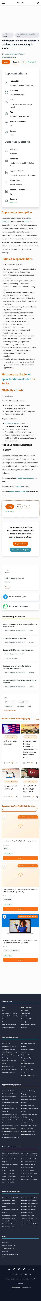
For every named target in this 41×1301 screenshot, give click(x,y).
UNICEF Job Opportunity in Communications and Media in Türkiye (20, 625)
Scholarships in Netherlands (29, 1153)
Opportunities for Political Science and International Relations (28, 1099)
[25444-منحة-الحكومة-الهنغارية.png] (30, 729)
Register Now (20, 543)
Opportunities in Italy (27, 1212)
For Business (26, 1274)
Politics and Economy (27, 1069)
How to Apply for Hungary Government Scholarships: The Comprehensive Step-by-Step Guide (30, 749)
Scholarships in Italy (27, 1167)
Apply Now (21, 858)
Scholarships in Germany (9, 1176)
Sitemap (4, 1257)
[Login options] (37, 2)
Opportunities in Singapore (28, 1206)
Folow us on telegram (20, 549)
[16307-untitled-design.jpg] (30, 773)
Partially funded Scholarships (10, 1016)
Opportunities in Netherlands (29, 1198)
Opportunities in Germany (9, 1221)
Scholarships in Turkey (8, 1179)
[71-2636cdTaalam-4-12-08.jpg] (11, 729)
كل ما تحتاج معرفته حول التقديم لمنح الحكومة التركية (29, 789)
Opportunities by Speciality (11, 1085)
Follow (7, 587)
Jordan (26, 221)
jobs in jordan (9, 706)
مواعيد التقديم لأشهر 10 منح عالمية (10, 742)
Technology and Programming (10, 1055)
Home (11, 1274)
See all (37, 719)
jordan (13, 702)
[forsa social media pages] (8, 1269)
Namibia (31, 642)
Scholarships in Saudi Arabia (29, 1159)
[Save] (4, 817)
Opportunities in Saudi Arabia (29, 1204)
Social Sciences (25, 1072)
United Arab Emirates (11, 658)
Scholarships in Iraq (26, 1176)
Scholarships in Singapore (28, 1162)
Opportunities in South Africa (29, 1218)
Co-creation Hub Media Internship (15, 638)
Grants (4, 1019)
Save (15, 62)
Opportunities (7, 1001)
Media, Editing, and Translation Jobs (26, 35)
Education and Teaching (8, 1066)
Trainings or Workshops (8, 1028)
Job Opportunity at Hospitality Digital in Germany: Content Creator (17, 667)
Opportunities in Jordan (8, 1201)
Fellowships (24, 1016)
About (17, 1274)
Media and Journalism (8, 1072)
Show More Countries (10, 710)
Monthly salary (5, 35)
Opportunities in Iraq (27, 1221)
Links (4, 1236)
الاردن (29, 706)
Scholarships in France (27, 1170)
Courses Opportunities (10, 1037)
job (6, 702)
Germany (31, 672)
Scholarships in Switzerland (29, 1156)
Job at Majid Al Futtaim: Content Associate (18, 650)
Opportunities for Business (9, 1094)
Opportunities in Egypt (8, 1218)
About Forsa (5, 1242)
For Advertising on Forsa (9, 1245)
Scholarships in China (8, 1182)
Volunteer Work (25, 1013)
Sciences (23, 1066)
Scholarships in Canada (8, 1170)
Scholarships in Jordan (8, 1156)
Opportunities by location (11, 1191)
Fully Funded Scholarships (9, 1013)
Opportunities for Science (9, 1091)
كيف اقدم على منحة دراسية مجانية (10, 787)
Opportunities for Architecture (10, 1137)
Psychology (5, 1058)
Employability (6, 1043)
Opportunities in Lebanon (28, 1209)
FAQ (33, 1279)
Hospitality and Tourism (27, 1064)
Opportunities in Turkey (8, 1224)
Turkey (31, 631)
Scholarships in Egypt (8, 1173)
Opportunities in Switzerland (29, 1201)
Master (4, 1007)
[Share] (23, 62)
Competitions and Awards (9, 1025)
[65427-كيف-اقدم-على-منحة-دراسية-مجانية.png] (11, 773)
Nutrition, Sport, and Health (10, 1069)
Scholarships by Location (11, 1147)
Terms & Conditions (12, 1279)
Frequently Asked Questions (10, 1254)
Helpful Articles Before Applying (16, 718)
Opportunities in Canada (9, 1215)
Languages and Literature (9, 1046)
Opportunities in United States (10, 1198)
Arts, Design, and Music (8, 1049)
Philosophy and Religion (27, 1075)
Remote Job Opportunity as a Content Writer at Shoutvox (19, 681)
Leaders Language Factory (14, 54)
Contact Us (5, 1251)
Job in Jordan (20, 706)
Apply (6, 62)
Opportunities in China (8, 1227)
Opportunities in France (27, 1215)
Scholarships (5, 1022)
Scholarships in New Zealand (29, 1179)
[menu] (3, 2)
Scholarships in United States (10, 1153)
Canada (31, 687)
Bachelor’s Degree (12, 423)
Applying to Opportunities (11, 737)
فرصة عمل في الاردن (23, 702)
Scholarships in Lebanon (28, 1165)
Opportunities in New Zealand (29, 1224)
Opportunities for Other (27, 1105)
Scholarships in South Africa (29, 1173)
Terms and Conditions (8, 1248)
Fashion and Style (26, 1055)
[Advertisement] (20, 1295)
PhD (3, 1010)
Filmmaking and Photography (10, 1052)
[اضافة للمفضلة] (12, 763)
